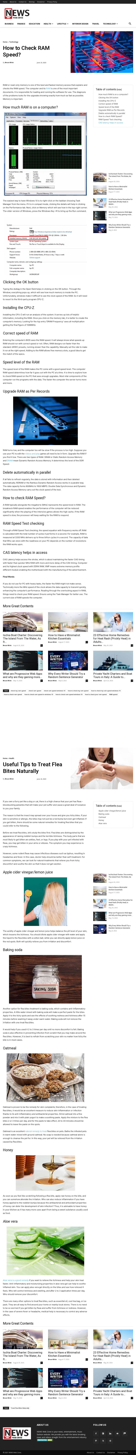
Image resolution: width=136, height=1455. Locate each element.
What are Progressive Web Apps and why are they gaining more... (22, 675)
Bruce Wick (9, 62)
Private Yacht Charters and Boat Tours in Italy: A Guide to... (112, 675)
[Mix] (124, 1433)
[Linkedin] (110, 1433)
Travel (95, 23)
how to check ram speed (13, 694)
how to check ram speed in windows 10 (39, 694)
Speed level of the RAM (109, 107)
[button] (130, 24)
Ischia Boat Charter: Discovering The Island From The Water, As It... (120, 176)
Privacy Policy (52, 2)
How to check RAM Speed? (110, 116)
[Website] (110, 1441)
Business (9, 23)
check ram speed (35, 691)
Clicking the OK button (108, 97)
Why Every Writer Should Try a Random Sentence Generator (66, 675)
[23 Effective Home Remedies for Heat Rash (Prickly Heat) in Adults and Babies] (100, 203)
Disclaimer (41, 2)
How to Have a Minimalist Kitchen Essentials (64, 637)
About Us (13, 2)
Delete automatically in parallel (112, 113)
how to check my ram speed (78, 691)
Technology (109, 23)
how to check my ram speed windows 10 (105, 691)
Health (47, 23)
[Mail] (117, 1433)
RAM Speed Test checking (110, 119)
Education (34, 23)
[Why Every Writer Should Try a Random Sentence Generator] (100, 228)
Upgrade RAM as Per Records (111, 110)
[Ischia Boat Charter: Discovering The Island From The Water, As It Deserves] (100, 177)
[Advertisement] (85, 13)
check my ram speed (18, 691)
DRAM (10, 460)
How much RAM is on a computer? (113, 94)
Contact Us (22, 2)
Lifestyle (61, 23)
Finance (21, 23)
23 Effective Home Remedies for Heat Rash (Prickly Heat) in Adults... (121, 201)
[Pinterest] (96, 1441)
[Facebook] (96, 1433)
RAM (48, 88)
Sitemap (32, 2)
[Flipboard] (103, 1433)
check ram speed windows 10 (54, 691)
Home (5, 2)
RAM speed (113, 694)
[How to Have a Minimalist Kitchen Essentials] (100, 190)
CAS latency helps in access (111, 123)
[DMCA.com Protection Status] (45, 1440)
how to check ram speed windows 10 (69, 694)
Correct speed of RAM (108, 104)
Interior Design (80, 23)
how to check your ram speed (96, 694)
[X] (103, 1441)
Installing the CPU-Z (107, 101)
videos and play (32, 453)
